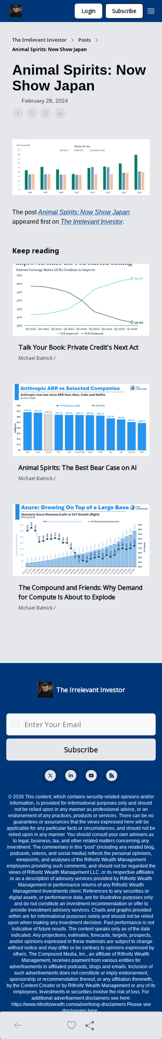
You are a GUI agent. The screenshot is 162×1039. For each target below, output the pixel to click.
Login (88, 11)
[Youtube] (91, 775)
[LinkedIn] (70, 775)
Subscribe (124, 11)
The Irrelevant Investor (39, 40)
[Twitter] (50, 775)
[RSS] (111, 775)
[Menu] (151, 10)
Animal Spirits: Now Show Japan (84, 212)
